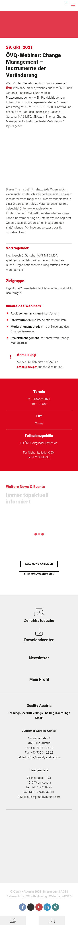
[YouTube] (39, 907)
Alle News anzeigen (39, 563)
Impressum (50, 891)
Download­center (39, 640)
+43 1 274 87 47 (42, 787)
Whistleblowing (36, 896)
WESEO (67, 896)
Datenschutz (15, 896)
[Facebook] (22, 907)
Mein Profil (39, 679)
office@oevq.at (27, 367)
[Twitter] (30, 907)
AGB (63, 891)
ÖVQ (9, 88)
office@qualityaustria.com (44, 757)
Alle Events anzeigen (39, 574)
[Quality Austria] (17, 5)
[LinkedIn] (47, 907)
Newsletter (39, 658)
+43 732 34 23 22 (42, 748)
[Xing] (55, 907)
